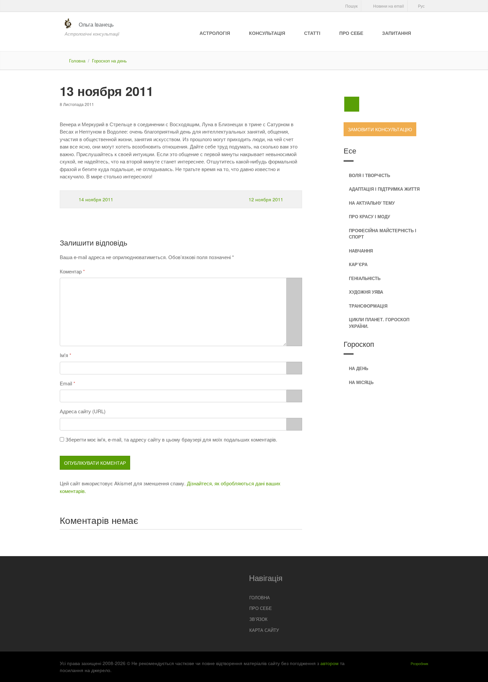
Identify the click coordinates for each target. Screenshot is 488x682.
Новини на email (388, 6)
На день (358, 368)
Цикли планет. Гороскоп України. (379, 322)
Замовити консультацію (380, 129)
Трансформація (368, 306)
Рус (421, 6)
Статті (312, 33)
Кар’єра (358, 264)
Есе (350, 150)
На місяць (361, 382)
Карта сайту (264, 630)
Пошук (351, 6)
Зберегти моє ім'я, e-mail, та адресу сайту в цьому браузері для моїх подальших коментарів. (171, 439)
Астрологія (215, 33)
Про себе (351, 33)
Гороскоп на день (109, 60)
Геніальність (364, 278)
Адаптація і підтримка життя (384, 189)
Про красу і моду (369, 216)
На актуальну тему (372, 203)
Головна (77, 60)
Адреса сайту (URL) (83, 411)
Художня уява (366, 292)
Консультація (267, 33)
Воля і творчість (369, 175)
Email (66, 383)
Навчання (361, 250)
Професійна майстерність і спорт (382, 233)
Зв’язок (258, 619)
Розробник (419, 663)
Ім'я (64, 354)
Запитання (396, 33)
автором (329, 663)
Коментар (71, 271)
